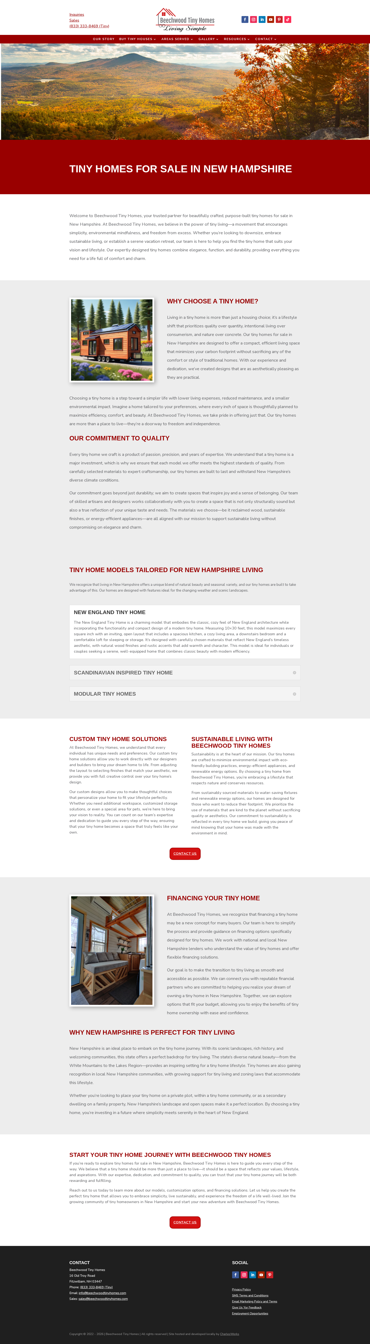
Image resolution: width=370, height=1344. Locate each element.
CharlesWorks (229, 1334)
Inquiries (76, 14)
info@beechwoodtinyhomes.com (102, 1293)
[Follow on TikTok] (287, 19)
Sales (74, 20)
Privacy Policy (241, 1289)
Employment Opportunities (250, 1313)
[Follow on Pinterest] (279, 19)
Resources (235, 39)
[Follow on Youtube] (270, 19)
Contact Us (185, 853)
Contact (264, 39)
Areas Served (175, 39)
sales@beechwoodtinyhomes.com (103, 1299)
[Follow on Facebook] (245, 19)
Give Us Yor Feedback (247, 1307)
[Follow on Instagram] (253, 19)
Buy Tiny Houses (135, 39)
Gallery (206, 39)
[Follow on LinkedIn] (262, 19)
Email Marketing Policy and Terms (254, 1301)
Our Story (104, 39)
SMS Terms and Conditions (250, 1295)
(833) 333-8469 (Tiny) (89, 26)
